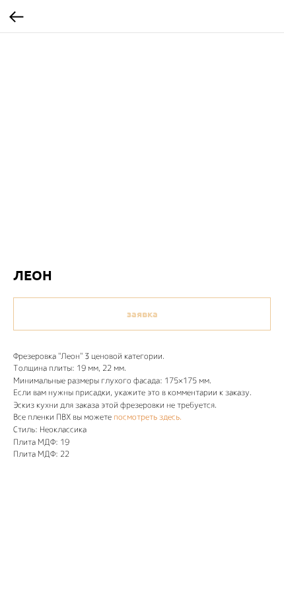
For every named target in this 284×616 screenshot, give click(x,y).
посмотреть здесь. (148, 416)
